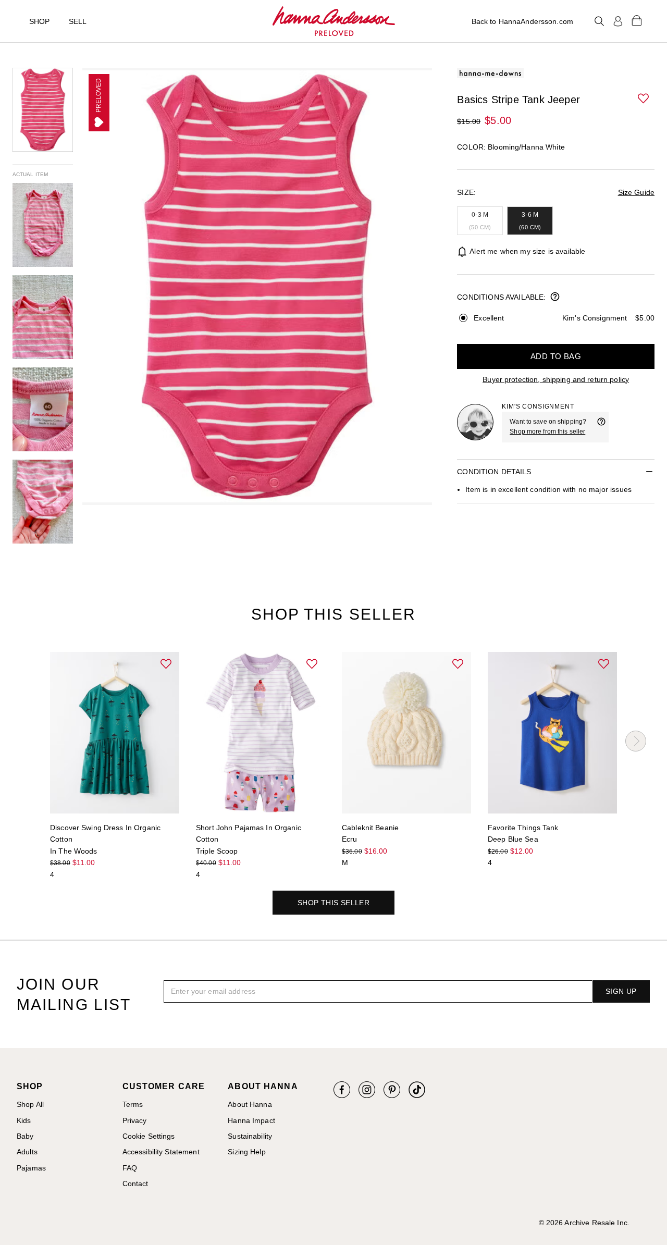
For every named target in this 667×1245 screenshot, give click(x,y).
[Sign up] (618, 21)
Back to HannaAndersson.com (522, 21)
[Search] (599, 21)
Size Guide (636, 192)
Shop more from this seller (547, 431)
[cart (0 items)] (636, 20)
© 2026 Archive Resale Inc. (584, 1222)
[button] (644, 99)
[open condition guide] (555, 297)
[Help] (601, 427)
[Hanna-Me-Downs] (334, 21)
